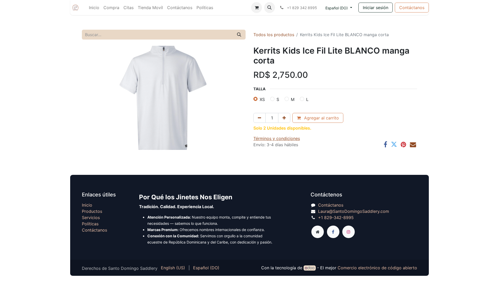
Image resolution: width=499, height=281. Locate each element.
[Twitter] (394, 144)
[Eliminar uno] (259, 118)
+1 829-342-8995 (336, 217)
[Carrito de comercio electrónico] (256, 7)
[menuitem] (94, 7)
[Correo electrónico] (413, 144)
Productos (92, 211)
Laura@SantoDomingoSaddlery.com (353, 211)
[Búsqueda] (239, 35)
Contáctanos (411, 7)
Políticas (90, 223)
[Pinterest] (403, 144)
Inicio (87, 205)
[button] (269, 7)
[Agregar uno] (284, 118)
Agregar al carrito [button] (321, 117)
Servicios (91, 217)
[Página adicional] (317, 232)
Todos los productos (273, 34)
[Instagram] (348, 232)
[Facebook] (385, 144)
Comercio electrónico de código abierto (377, 267)
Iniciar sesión (375, 7)
